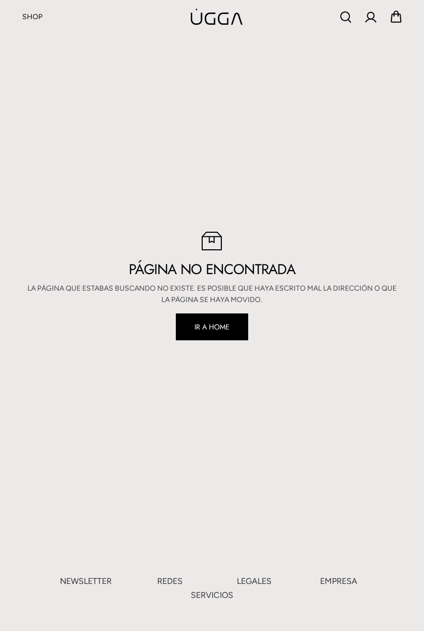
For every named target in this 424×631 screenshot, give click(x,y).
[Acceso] (370, 17)
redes (170, 581)
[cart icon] (396, 17)
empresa (338, 581)
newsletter (86, 581)
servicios (212, 595)
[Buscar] (345, 17)
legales (254, 581)
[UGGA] (191, 16)
